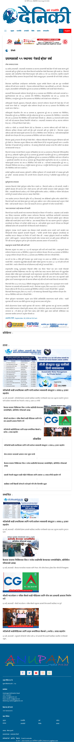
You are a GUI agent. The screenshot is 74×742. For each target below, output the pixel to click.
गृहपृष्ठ (12, 31)
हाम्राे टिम (13, 738)
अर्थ (39, 720)
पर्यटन (57, 720)
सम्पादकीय (46, 31)
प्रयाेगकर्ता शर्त (6, 738)
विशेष (32, 31)
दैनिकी (13, 50)
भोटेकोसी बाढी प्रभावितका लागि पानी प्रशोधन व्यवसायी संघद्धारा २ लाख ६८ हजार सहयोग (35, 392)
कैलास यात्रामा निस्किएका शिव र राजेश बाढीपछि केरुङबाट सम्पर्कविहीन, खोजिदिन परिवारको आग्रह (23, 409)
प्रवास (38, 31)
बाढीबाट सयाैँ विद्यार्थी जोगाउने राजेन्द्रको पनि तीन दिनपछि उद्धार (25, 483)
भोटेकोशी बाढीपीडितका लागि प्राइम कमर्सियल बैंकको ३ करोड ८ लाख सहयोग (22, 431)
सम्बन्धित (7, 495)
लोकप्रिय (37, 439)
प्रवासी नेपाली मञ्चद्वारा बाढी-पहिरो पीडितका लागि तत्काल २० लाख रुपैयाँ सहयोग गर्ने (32, 474)
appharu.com (54, 741)
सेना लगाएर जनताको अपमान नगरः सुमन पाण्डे (19, 454)
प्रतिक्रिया (7, 333)
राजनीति (19, 31)
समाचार (4, 723)
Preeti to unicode (26, 738)
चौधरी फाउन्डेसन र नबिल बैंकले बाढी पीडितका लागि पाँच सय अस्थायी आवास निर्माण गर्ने (23, 420)
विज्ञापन (18, 738)
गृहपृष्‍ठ (4, 720)
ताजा (5, 345)
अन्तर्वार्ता (26, 31)
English (67, 31)
